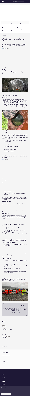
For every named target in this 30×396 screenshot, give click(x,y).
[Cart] (25, 1)
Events (3, 374)
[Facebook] (3, 346)
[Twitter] (6, 346)
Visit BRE (3, 377)
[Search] (13, 1)
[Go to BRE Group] (3, 1)
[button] (22, 1)
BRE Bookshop (4, 384)
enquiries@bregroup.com (6, 363)
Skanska (9, 44)
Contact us (14, 365)
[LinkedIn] (4, 346)
